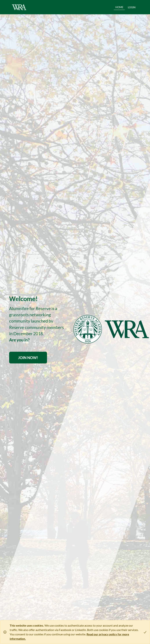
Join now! (28, 357)
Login (132, 7)
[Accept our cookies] (143, 632)
